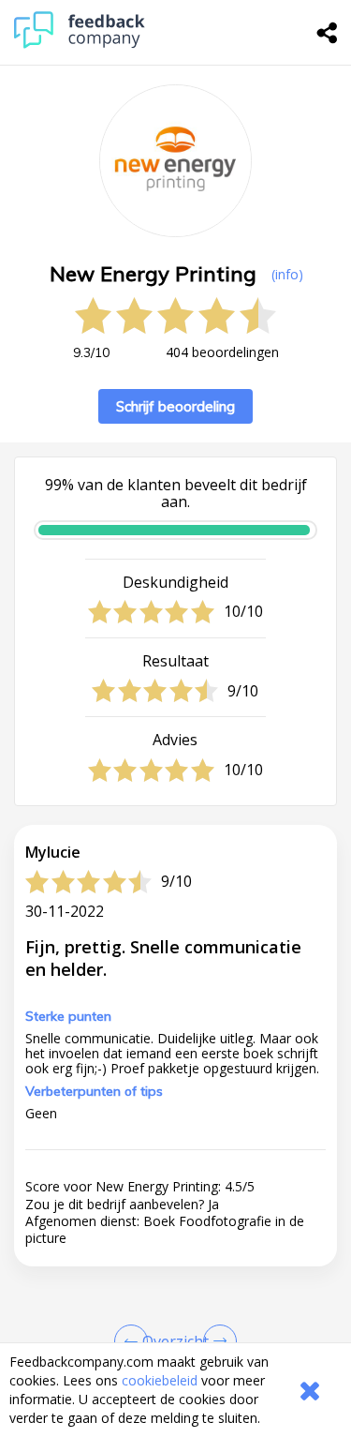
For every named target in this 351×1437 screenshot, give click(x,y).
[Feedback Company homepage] (79, 44)
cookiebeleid (159, 1380)
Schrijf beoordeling (175, 406)
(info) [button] (287, 274)
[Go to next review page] (216, 1341)
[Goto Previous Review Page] (134, 1341)
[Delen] (327, 33)
